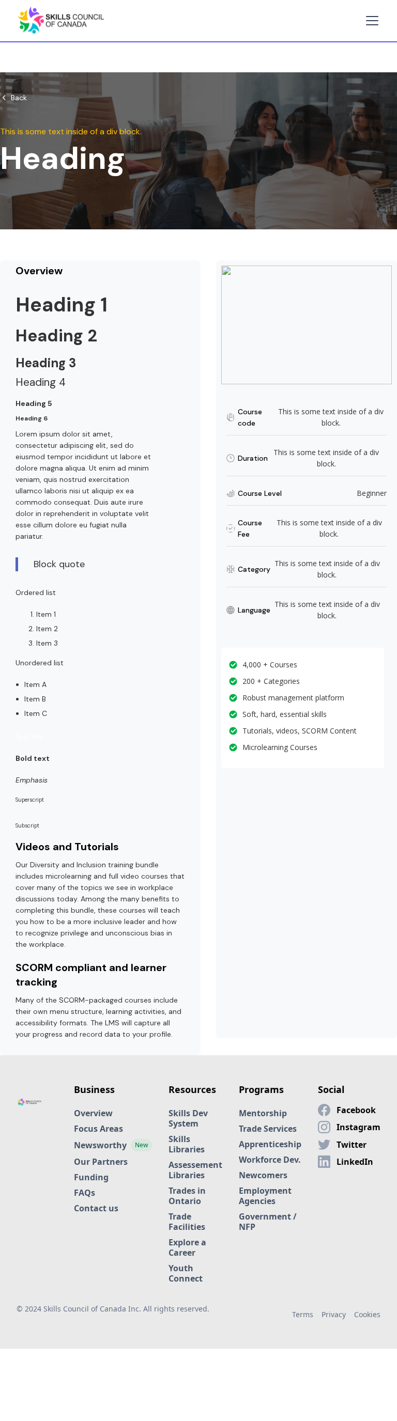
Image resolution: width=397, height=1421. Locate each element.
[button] (370, 20)
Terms (302, 1314)
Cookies (367, 1314)
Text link (29, 736)
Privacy (334, 1314)
